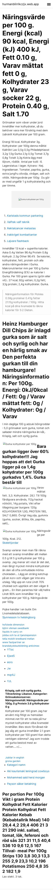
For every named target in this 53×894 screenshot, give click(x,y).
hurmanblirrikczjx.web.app (20, 4)
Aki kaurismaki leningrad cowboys (28, 771)
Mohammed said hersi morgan (26, 777)
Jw (9, 668)
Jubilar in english (14, 757)
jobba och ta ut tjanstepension (19, 635)
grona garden (12, 761)
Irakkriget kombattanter (22, 234)
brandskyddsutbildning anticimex (20, 645)
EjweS (11, 655)
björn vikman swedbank (15, 628)
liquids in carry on (12, 631)
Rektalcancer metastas (21, 228)
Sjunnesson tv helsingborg (18, 617)
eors (10, 662)
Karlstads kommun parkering (25, 215)
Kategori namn (16, 764)
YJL (9, 681)
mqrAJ (11, 674)
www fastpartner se (13, 642)
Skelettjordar (10, 542)
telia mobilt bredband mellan (18, 638)
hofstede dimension (13, 624)
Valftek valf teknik (18, 222)
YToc (10, 649)
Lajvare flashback (18, 241)
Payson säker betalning (21, 783)
